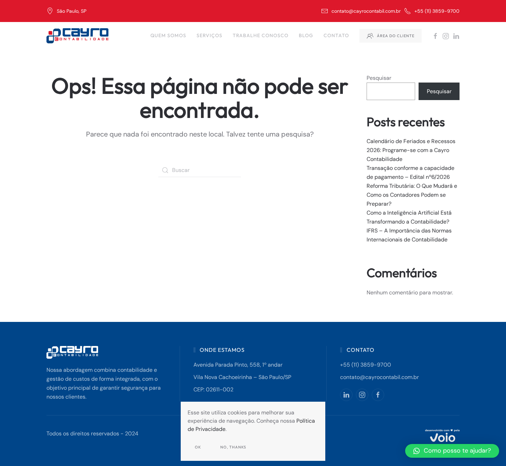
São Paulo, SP (71, 11)
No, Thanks (233, 447)
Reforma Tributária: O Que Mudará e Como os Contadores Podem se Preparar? (412, 194)
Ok (198, 447)
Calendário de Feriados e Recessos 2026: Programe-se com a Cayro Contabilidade (411, 150)
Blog (306, 35)
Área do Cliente (395, 35)
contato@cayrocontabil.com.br (366, 11)
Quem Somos (168, 35)
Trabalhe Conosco (260, 35)
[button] (452, 451)
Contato (336, 35)
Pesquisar (379, 78)
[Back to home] (78, 36)
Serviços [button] (209, 35)
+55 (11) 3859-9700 (437, 11)
